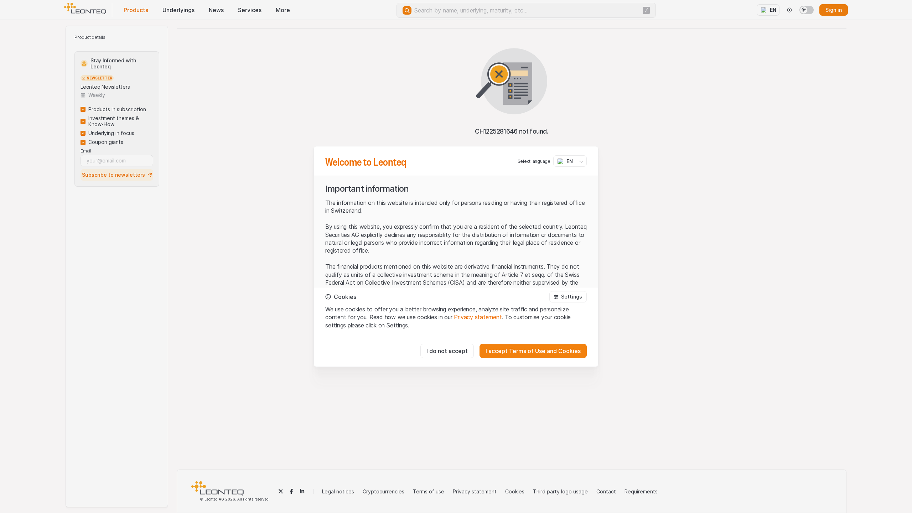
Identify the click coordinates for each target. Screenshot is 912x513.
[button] (568, 296)
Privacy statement (478, 317)
